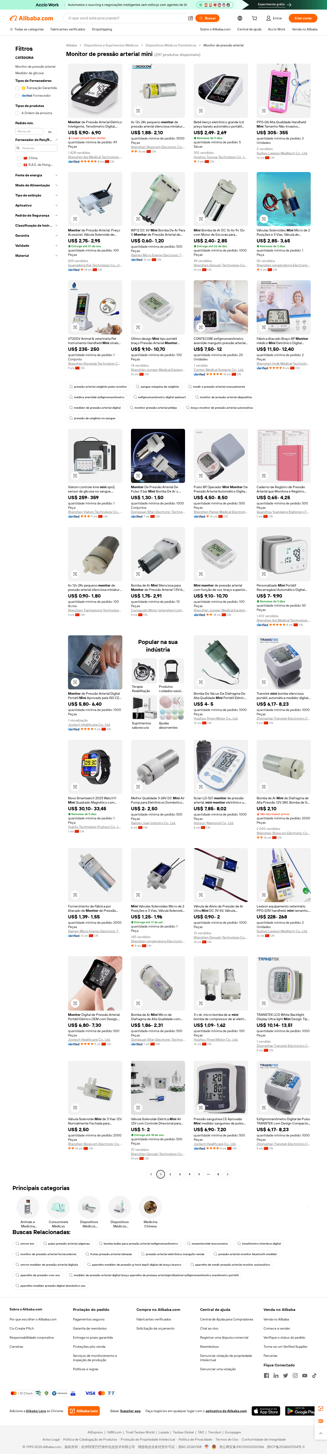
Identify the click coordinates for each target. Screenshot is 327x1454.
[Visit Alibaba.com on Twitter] (285, 1375)
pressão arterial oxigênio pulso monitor (100, 386)
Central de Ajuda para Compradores (226, 1319)
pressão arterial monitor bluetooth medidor (247, 1254)
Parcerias (270, 1356)
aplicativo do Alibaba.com (226, 1411)
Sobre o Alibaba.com (26, 1309)
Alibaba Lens (36, 1411)
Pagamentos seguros (89, 1319)
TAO (201, 1432)
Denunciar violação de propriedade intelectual (226, 1358)
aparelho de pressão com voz (40, 1275)
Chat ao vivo (209, 1328)
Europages (233, 1432)
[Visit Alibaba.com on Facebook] (266, 1375)
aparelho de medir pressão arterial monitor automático (232, 1264)
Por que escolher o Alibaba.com (33, 1319)
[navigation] (36, 610)
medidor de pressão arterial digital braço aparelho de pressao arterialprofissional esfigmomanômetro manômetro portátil (156, 1275)
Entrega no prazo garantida (93, 1337)
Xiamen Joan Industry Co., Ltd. (153, 823)
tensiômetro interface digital (261, 1243)
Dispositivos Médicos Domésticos (171, 45)
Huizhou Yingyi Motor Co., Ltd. (216, 718)
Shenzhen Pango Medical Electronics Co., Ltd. (221, 512)
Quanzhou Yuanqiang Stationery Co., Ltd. (284, 512)
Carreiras (16, 1346)
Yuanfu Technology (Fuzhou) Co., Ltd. (95, 827)
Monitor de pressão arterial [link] (223, 45)
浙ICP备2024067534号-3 (285, 1447)
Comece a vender (277, 1328)
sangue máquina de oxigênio (160, 386)
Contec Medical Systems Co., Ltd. (219, 370)
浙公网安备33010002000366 (241, 1447)
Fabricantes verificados (153, 1319)
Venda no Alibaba (276, 1319)
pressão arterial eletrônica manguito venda (175, 1254)
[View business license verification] (206, 1446)
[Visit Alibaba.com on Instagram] (295, 1375)
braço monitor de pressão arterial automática (222, 407)
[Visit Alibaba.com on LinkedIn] (276, 1375)
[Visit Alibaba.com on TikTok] (314, 1375)
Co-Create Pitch (22, 1328)
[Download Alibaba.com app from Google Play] (301, 1411)
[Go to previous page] (151, 1174)
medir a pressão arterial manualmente (219, 386)
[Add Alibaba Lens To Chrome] (84, 1411)
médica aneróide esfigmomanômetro (99, 397)
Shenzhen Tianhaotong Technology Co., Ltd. (95, 610)
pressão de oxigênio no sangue (94, 418)
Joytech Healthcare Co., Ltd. (89, 725)
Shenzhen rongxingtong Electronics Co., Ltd (284, 265)
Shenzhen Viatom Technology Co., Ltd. (95, 512)
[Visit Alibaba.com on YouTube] (305, 1375)
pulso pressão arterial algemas (69, 1243)
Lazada (163, 1432)
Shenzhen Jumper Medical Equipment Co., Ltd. (158, 370)
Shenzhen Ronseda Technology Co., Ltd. (95, 363)
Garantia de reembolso (90, 1328)
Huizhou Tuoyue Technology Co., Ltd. (221, 157)
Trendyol (214, 1432)
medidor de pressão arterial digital (97, 407)
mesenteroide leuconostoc (210, 1243)
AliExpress (95, 1432)
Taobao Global (183, 1432)
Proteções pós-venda (89, 1346)
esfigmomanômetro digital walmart (162, 397)
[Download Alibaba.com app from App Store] (266, 1411)
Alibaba (71, 45)
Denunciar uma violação (218, 1369)
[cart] (255, 19)
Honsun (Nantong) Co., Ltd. (214, 823)
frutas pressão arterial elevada (111, 1254)
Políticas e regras (85, 1369)
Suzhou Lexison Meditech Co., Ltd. (282, 153)
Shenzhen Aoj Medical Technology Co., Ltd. (95, 157)
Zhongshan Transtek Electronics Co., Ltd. (284, 718)
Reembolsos (209, 1346)
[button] (190, 18)
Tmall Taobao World (140, 1432)
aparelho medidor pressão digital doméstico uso (52, 1285)
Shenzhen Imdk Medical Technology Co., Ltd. (284, 363)
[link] (321, 1408)
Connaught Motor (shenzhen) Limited (158, 610)
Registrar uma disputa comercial (224, 1337)
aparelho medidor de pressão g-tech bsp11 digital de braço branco (136, 1264)
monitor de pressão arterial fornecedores (48, 1254)
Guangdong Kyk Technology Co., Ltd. (95, 265)
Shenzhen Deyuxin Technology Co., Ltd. (221, 265)
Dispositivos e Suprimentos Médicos (111, 45)
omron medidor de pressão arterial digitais (49, 1264)
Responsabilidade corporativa (32, 1337)
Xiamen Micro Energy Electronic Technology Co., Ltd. (158, 255)
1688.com (114, 1432)
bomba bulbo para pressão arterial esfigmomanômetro (141, 1243)
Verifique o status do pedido (284, 1337)
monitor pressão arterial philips (156, 407)
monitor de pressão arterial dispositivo (226, 397)
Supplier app (130, 1411)
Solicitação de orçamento (155, 1328)
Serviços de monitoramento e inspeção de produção (95, 1358)
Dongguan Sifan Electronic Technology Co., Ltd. (158, 512)
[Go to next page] (227, 1174)
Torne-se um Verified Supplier (286, 1346)
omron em (27, 1243)
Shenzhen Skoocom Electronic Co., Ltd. (158, 147)
